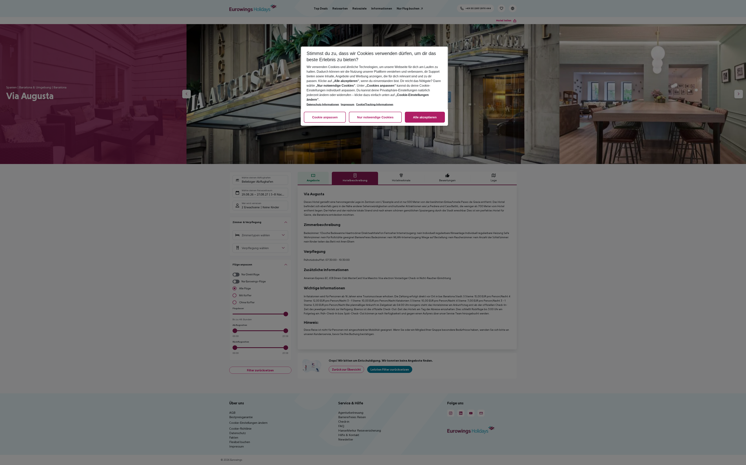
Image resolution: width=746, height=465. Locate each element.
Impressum (347, 104)
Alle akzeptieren (425, 117)
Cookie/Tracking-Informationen (374, 104)
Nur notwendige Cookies (375, 117)
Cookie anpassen (325, 117)
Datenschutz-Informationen (323, 104)
